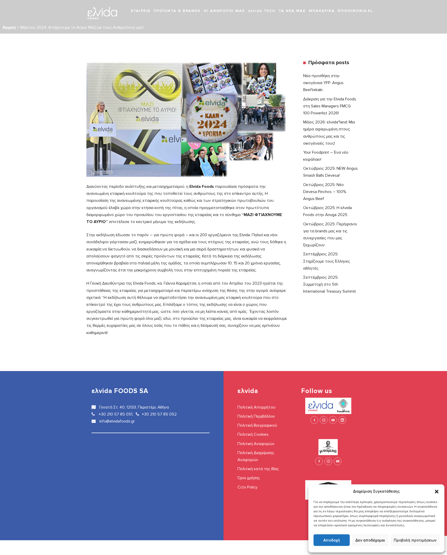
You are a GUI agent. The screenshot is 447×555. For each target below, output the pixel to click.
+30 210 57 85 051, (115, 414)
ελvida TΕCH (261, 11)
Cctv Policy (247, 487)
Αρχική (9, 27)
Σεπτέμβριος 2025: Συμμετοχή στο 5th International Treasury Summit (329, 284)
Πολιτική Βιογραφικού (257, 425)
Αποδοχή (331, 540)
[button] (436, 491)
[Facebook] (314, 420)
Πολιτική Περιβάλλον (256, 416)
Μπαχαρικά (322, 11)
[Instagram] (323, 420)
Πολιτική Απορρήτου (256, 407)
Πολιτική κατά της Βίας (258, 468)
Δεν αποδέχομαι (370, 540)
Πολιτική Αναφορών (255, 443)
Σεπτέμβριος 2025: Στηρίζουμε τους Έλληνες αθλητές (326, 261)
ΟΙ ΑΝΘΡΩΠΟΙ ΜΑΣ (224, 11)
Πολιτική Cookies (253, 434)
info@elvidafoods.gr (116, 421)
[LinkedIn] (342, 420)
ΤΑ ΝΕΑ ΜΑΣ (292, 11)
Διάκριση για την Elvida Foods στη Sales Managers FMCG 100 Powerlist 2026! (329, 106)
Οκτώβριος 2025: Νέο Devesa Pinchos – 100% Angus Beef (324, 191)
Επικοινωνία (352, 11)
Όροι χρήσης (248, 477)
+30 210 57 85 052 (159, 414)
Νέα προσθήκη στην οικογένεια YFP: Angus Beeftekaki (323, 82)
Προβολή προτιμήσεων (415, 540)
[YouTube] (333, 420)
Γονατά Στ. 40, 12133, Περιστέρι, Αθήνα (133, 407)
